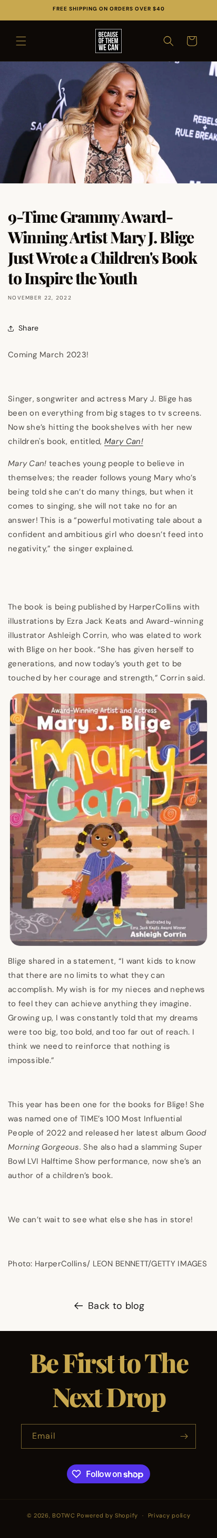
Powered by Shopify (107, 1515)
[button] (21, 41)
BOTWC (64, 1515)
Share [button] (28, 328)
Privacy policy (169, 1515)
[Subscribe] (183, 1436)
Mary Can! (123, 441)
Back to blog (116, 1305)
